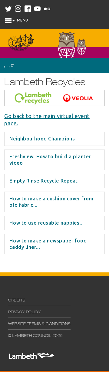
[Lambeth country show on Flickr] (47, 9)
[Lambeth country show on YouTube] (37, 9)
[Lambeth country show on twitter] (8, 9)
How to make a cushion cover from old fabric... (51, 202)
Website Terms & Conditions (39, 324)
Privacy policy (24, 312)
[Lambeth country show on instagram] (18, 9)
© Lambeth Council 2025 (35, 336)
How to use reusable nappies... (46, 223)
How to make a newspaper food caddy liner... (48, 244)
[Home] (21, 43)
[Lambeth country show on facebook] (28, 9)
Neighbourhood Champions (42, 138)
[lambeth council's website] (31, 357)
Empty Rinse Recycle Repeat (43, 180)
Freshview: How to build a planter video (50, 160)
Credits (16, 300)
